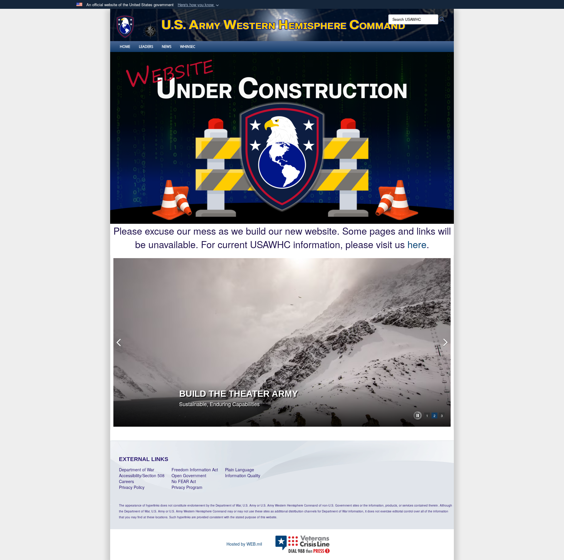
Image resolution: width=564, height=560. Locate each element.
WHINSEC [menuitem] (187, 46)
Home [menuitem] (125, 46)
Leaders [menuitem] (146, 46)
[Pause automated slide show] (418, 415)
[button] (199, 5)
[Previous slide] (119, 342)
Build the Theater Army (238, 393)
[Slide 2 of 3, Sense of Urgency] (282, 342)
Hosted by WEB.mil (244, 544)
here (417, 244)
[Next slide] (445, 342)
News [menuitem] (166, 46)
